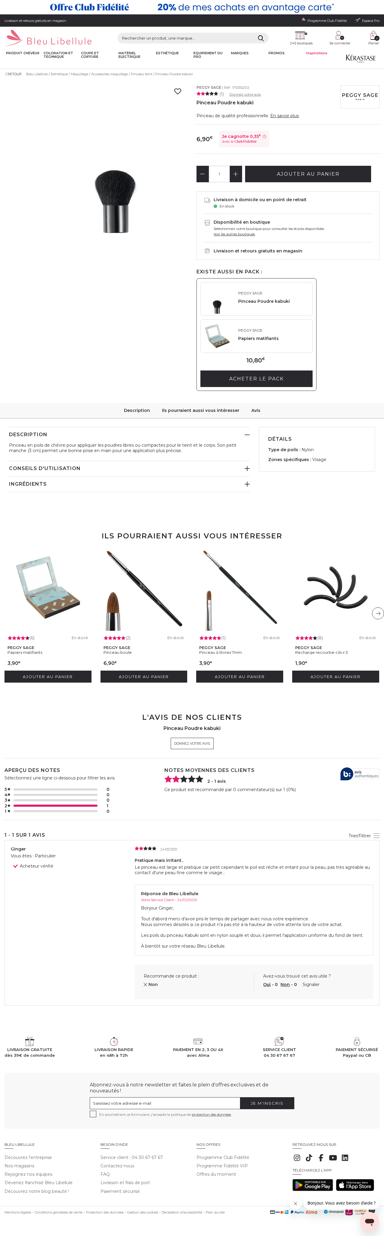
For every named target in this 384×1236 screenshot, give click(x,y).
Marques (240, 53)
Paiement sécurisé (120, 1191)
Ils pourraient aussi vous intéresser (200, 410)
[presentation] (378, 613)
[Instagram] (297, 1160)
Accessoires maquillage (109, 74)
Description (137, 410)
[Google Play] (312, 1189)
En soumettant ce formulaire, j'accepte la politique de (165, 1114)
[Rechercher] (261, 38)
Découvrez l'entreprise (28, 1157)
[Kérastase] (361, 60)
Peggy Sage (208, 87)
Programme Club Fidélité (222, 1157)
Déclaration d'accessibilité (182, 1212)
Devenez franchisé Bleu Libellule (38, 1182)
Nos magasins (19, 1166)
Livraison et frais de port (125, 1182)
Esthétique (167, 53)
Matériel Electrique (129, 55)
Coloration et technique (58, 55)
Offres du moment (216, 1174)
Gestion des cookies (142, 1212)
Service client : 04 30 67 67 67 (131, 1157)
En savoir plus (284, 115)
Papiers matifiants (25, 652)
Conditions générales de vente (58, 1212)
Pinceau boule (118, 652)
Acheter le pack (256, 379)
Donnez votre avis (245, 94)
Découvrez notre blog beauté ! (36, 1191)
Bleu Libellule (37, 74)
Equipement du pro (208, 55)
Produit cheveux (22, 53)
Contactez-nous (117, 1166)
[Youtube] (333, 1160)
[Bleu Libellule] (48, 38)
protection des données (211, 1114)
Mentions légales (17, 1212)
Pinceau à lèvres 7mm (220, 652)
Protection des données (105, 1212)
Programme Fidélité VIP (222, 1166)
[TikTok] (309, 1160)
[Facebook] (321, 1160)
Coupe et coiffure (90, 55)
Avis (255, 410)
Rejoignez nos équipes (28, 1174)
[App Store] (355, 1189)
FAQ (105, 1174)
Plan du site (215, 1212)
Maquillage (79, 74)
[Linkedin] (345, 1160)
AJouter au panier (308, 174)
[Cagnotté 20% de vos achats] (192, 7)
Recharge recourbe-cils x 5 (321, 652)
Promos (276, 53)
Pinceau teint (141, 74)
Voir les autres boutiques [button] (234, 234)
